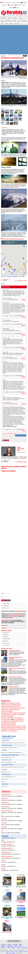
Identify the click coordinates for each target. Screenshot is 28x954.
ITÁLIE (24, 727)
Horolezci (3, 944)
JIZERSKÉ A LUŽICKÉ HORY (9, 713)
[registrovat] (8, 600)
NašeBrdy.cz (5, 636)
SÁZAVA (7, 703)
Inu (2, 814)
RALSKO (17, 703)
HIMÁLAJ (13, 722)
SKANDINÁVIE (11, 727)
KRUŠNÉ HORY (5, 704)
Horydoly (5, 460)
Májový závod (14, 187)
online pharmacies (5, 802)
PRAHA (19, 704)
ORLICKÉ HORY (21, 713)
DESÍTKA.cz (5, 640)
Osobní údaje (20, 951)
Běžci (20, 944)
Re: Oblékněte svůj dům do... (7, 844)
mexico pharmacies (5, 806)
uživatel (2, 593)
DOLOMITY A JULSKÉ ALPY (8, 724)
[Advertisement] (14, 40)
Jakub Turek (20, 950)
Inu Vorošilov (4, 818)
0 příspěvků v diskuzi (21, 461)
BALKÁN (10, 731)
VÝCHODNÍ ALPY (19, 719)
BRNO (8, 719)
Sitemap (13, 953)
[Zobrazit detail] (3, 113)
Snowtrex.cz (4, 625)
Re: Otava (3, 860)
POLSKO (23, 726)
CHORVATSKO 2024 (6, 620)
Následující (8, 440)
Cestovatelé (8, 20)
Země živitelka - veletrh (6, 745)
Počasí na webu (6, 643)
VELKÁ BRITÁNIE (6, 722)
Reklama (12, 951)
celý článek (23, 458)
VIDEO (3, 2)
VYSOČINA (4, 714)
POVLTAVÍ (22, 708)
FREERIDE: (13, 239)
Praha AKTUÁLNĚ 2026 (20, 449)
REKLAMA (11, 7)
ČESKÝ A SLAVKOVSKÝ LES (9, 706)
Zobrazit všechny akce (7, 738)
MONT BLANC (17, 726)
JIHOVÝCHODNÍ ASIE (7, 726)
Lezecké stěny (6, 645)
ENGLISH (17, 7)
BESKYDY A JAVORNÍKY (8, 717)
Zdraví (11, 23)
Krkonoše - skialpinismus (12, 276)
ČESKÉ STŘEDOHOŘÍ (7, 716)
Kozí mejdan (4, 750)
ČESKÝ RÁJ (16, 709)
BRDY (18, 706)
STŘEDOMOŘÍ (14, 721)
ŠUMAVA (12, 703)
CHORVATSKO (21, 729)
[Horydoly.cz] (14, 13)
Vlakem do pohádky (8, 471)
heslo (2, 596)
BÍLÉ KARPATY (19, 717)
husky (7, 375)
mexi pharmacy (4, 798)
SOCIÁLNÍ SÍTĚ (6, 632)
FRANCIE (21, 721)
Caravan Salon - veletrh (6, 759)
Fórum (5, 836)
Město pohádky (5, 784)
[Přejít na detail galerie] (14, 104)
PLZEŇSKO (21, 714)
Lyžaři (14, 20)
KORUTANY (4, 731)
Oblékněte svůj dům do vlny (7, 856)
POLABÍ (11, 709)
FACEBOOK (24, 2)
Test (2, 23)
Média (6, 23)
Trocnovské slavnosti (6, 774)
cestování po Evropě (20, 611)
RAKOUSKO (19, 727)
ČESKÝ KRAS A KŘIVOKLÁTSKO (10, 708)
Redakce (8, 951)
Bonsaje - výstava (5, 740)
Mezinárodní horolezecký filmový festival (10, 754)
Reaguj (23, 299)
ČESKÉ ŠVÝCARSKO (7, 711)
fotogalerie (6, 108)
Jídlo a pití (16, 23)
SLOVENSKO (4, 729)
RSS (10, 953)
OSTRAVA (4, 719)
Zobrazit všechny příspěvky (8, 837)
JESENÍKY (15, 714)
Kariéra (16, 951)
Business (24, 20)
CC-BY (2, 950)
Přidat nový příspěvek (20, 435)
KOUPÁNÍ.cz (5, 634)
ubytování (9, 613)
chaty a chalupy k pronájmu (16, 615)
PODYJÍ (10, 714)
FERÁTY (18, 2)
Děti (19, 20)
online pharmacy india (5, 794)
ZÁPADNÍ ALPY (13, 729)
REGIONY (14, 2)
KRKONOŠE (13, 704)
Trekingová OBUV (6, 638)
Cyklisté (15, 944)
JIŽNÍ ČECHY (4, 709)
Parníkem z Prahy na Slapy (15, 676)
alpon (7, 315)
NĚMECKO (4, 727)
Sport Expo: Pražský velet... (7, 848)
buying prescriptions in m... (6, 810)
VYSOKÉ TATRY (8, 2)
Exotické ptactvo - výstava (7, 764)
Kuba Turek (5, 279)
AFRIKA (15, 731)
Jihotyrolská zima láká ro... (6, 852)
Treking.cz (4, 627)
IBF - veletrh (4, 769)
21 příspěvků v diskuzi (22, 280)
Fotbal (2, 840)
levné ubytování (13, 616)
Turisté (2, 20)
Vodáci (9, 944)
